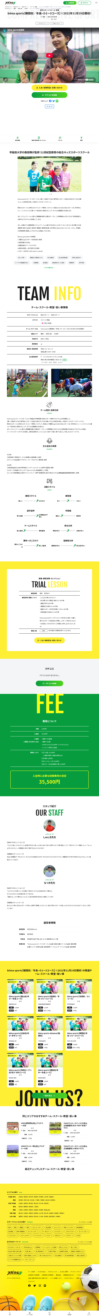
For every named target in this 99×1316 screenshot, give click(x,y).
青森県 (26, 1196)
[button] (47, 194)
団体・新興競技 (20, 1231)
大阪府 (21, 1210)
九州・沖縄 (13, 1216)
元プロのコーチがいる (14, 1247)
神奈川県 (49, 334)
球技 (9, 1227)
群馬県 (53, 1200)
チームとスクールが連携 (49, 1247)
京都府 (31, 1210)
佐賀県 (26, 1216)
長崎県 (31, 1216)
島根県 (36, 1213)
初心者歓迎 (50, 257)
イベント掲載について (56, 1278)
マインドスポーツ (38, 1235)
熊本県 (36, 1216)
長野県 (26, 1203)
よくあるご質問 (64, 1272)
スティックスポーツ (26, 1235)
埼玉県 (32, 1200)
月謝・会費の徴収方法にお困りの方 (37, 1278)
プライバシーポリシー (76, 1272)
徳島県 (51, 1213)
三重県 (36, 1206)
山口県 (41, 1213)
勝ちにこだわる (63, 1247)
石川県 (41, 1203)
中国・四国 (13, 1213)
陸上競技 (48, 1227)
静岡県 (26, 1206)
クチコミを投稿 (51, 95)
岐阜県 (21, 1206)
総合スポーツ (45, 315)
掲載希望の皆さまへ (69, 1275)
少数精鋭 (35, 263)
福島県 (51, 1196)
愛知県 (31, 1206)
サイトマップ (31, 1281)
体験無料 (71, 263)
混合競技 (10, 1231)
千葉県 (37, 1200)
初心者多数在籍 (63, 257)
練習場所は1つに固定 (58, 263)
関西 (14, 1210)
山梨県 (21, 1203)
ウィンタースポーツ (33, 1231)
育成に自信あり (76, 257)
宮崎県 (46, 1216)
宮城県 (36, 1196)
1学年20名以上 (27, 1247)
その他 (78, 1235)
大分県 (41, 1216)
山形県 (46, 1196)
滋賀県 (36, 1210)
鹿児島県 (52, 1216)
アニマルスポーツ (13, 1235)
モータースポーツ (84, 1231)
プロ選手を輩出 (51, 1251)
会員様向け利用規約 (34, 1275)
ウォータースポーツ (37, 1227)
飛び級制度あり (40, 1251)
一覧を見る (47, 1095)
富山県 (36, 1203)
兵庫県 (26, 1210)
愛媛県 (56, 1213)
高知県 (62, 1213)
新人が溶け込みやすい (46, 1255)
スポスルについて (52, 1272)
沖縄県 (58, 1216)
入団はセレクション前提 (14, 1255)
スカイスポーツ (58, 1231)
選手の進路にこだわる (30, 1255)
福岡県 (21, 1216)
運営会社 (58, 1275)
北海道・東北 (12, 1196)
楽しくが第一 (21, 257)
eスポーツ (49, 1235)
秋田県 (41, 1196)
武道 (15, 1227)
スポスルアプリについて (83, 1275)
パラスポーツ (69, 1235)
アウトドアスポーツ (71, 1231)
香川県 (46, 1213)
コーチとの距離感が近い (21, 263)
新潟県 (31, 1203)
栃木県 (48, 1200)
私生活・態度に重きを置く (15, 1251)
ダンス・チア (57, 1227)
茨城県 (42, 1200)
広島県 (26, 1213)
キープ (50, 106)
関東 (44, 16)
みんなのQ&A (41, 1272)
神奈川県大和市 (52, 16)
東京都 (21, 1200)
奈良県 (41, 1210)
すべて (85, 1222)
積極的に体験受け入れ (36, 257)
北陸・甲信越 (12, 1203)
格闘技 (21, 1227)
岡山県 (21, 1213)
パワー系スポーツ (46, 1231)
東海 (14, 1206)
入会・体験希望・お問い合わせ (51, 87)
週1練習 (45, 263)
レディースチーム (29, 1259)
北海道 (21, 1196)
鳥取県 (31, 1213)
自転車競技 (79, 1227)
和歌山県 (47, 1210)
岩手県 (31, 1196)
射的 (28, 1227)
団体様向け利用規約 (47, 1275)
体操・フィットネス (68, 1227)
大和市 (56, 334)
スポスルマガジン (69, 1278)
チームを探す (31, 1272)
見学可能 (81, 263)
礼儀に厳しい (28, 1251)
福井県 (46, 1203)
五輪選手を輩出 (63, 1251)
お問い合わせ (80, 1278)
